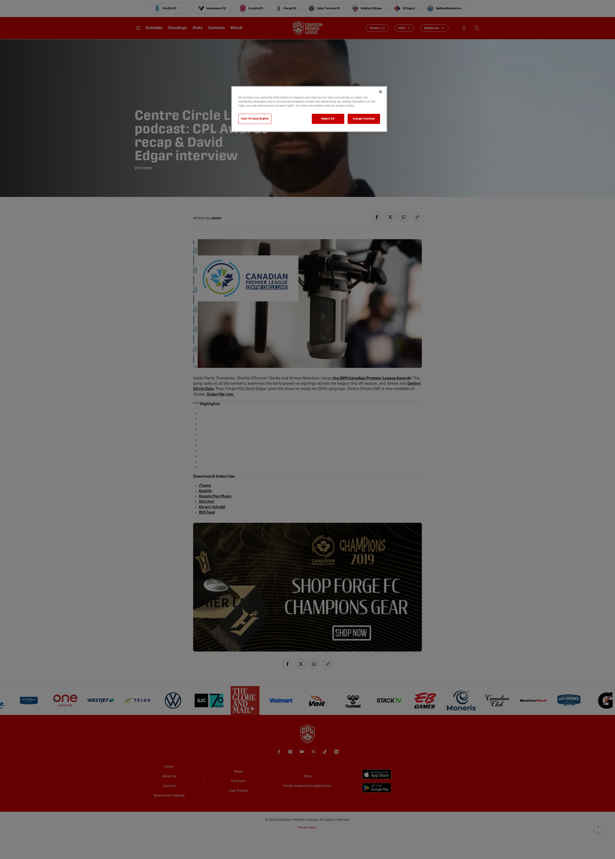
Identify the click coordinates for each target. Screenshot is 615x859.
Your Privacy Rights (255, 118)
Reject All (328, 118)
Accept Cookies (364, 118)
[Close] (380, 91)
